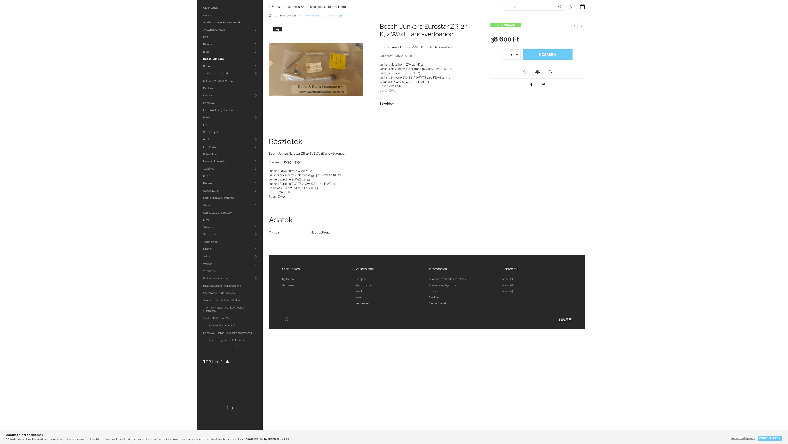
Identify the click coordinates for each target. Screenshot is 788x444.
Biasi (206, 51)
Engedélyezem (770, 438)
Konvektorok (210, 154)
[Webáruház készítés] (565, 319)
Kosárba (547, 54)
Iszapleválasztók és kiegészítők (222, 285)
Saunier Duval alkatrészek (219, 197)
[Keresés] (560, 6)
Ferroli (207, 117)
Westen (207, 263)
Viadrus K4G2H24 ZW (216, 318)
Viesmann (209, 271)
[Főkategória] (271, 15)
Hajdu (206, 139)
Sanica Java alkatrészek (217, 212)
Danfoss (208, 88)
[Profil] (570, 6)
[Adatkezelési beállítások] (286, 319)
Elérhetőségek (438, 303)
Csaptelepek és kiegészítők (219, 325)
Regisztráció (363, 285)
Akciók (207, 15)
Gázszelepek (211, 132)
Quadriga (208, 168)
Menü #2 (507, 285)
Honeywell (209, 102)
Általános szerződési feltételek (447, 279)
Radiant (208, 183)
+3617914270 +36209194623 (287, 6)
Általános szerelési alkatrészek (222, 22)
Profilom (361, 291)
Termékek (288, 285)
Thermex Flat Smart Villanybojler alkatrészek (223, 309)
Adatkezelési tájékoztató (443, 285)
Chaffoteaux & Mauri (215, 73)
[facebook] (531, 85)
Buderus (208, 66)
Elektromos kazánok (215, 278)
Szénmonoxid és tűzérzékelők (221, 300)
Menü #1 (507, 279)
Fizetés (433, 291)
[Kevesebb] (230, 351)
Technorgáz (210, 241)
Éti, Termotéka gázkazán (218, 110)
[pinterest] (544, 85)
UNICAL (208, 249)
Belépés (360, 279)
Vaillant (207, 256)
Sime (206, 219)
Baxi (205, 36)
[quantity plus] (517, 54)
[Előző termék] (575, 26)
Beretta (207, 44)
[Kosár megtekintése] (580, 6)
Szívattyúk (209, 227)
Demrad (208, 95)
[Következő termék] (582, 26)
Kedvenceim (363, 303)
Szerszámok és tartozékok (219, 293)
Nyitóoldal (288, 279)
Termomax (209, 234)
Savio (206, 205)
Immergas (209, 146)
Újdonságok (210, 7)
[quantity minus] (506, 54)
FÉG (205, 124)
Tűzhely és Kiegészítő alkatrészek (223, 340)
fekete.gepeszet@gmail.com (327, 6)
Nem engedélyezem (743, 438)
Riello (206, 176)
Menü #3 (507, 291)
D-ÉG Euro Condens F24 (218, 80)
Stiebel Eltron (211, 190)
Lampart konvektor (214, 161)
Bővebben (387, 103)
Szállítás (434, 297)
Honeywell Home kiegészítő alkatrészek (227, 332)
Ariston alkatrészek (214, 29)
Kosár (359, 297)
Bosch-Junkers (213, 58)
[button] (525, 72)
